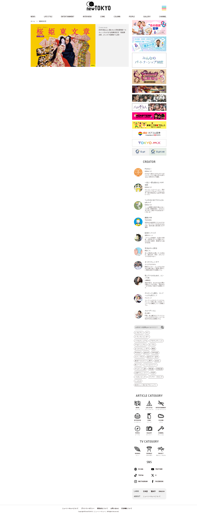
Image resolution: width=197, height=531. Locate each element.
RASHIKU (137, 454)
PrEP (153, 373)
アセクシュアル (140, 345)
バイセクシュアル (141, 341)
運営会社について (102, 508)
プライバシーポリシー (87, 508)
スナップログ (139, 357)
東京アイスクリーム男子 (143, 361)
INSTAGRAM (142, 481)
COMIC (102, 17)
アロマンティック (156, 341)
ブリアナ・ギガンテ (156, 377)
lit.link (140, 469)
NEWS (33, 17)
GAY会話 (155, 353)
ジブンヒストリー (150, 365)
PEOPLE (132, 17)
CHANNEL (162, 17)
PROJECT (161, 454)
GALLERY (146, 17)
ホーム (33, 21)
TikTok (140, 475)
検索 (162, 327)
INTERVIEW (87, 17)
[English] (162, 491)
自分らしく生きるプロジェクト (146, 385)
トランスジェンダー (142, 336)
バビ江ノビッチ (140, 377)
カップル (152, 345)
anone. (157, 361)
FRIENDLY (149, 454)
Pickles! (138, 353)
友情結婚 (159, 369)
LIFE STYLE (48, 17)
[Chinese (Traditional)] (153, 491)
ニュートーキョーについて (152, 496)
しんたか (138, 381)
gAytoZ (146, 353)
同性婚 (151, 369)
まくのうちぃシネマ (142, 349)
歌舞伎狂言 (42, 21)
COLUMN (117, 17)
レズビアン (139, 332)
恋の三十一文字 (152, 357)
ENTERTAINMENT (67, 17)
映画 (153, 349)
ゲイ (147, 332)
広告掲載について (126, 508)
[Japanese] (145, 491)
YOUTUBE (159, 469)
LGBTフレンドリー (141, 373)
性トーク (138, 365)
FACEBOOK (159, 481)
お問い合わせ (115, 508)
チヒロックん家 (140, 369)
